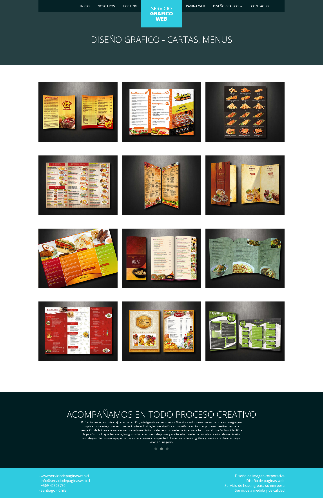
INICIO (85, 6)
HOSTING (130, 6)
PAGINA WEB (195, 6)
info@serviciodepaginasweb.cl (65, 480)
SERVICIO (161, 13)
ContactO (260, 6)
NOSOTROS (106, 6)
